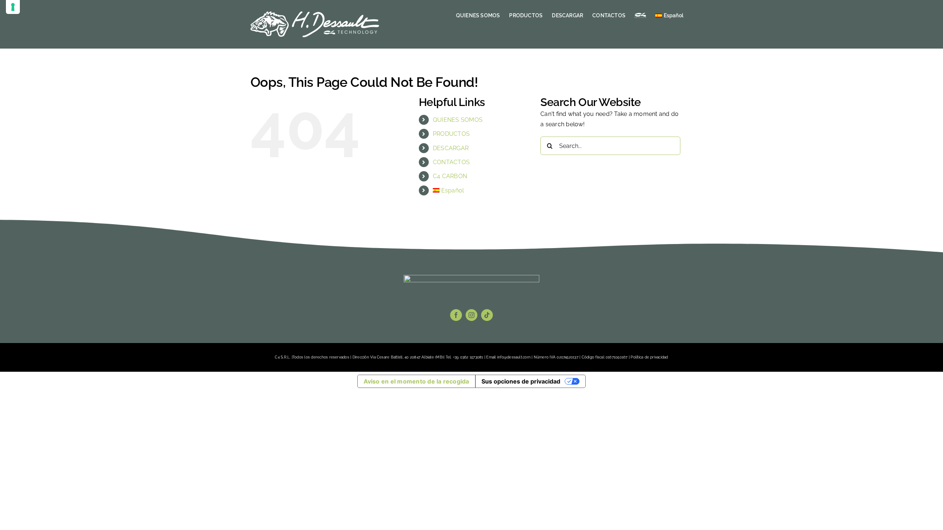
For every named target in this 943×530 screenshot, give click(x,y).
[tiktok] (487, 315)
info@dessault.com (513, 357)
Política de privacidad (649, 357)
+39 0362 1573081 (468, 357)
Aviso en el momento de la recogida (416, 381)
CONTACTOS (451, 162)
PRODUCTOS (451, 133)
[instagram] (471, 315)
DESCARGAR (451, 148)
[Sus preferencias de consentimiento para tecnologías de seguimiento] (13, 7)
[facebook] (456, 315)
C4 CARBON (450, 176)
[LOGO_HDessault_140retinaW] (471, 277)
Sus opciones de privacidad (520, 381)
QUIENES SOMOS (458, 119)
